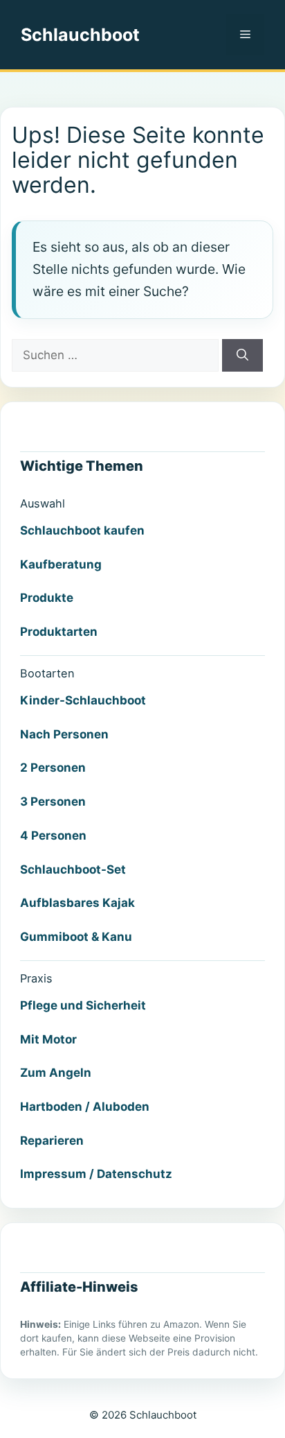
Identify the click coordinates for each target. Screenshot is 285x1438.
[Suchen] (242, 355)
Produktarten (59, 632)
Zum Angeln (55, 1073)
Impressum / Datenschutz (96, 1174)
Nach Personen (64, 734)
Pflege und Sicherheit (83, 1005)
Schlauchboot (80, 34)
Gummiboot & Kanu (76, 937)
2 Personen (53, 767)
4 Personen (53, 835)
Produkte (46, 598)
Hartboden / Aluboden (84, 1107)
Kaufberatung (61, 564)
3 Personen (53, 801)
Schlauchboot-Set (73, 869)
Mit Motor (48, 1039)
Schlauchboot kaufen (82, 530)
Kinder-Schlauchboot (83, 700)
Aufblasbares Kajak (77, 903)
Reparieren (52, 1140)
